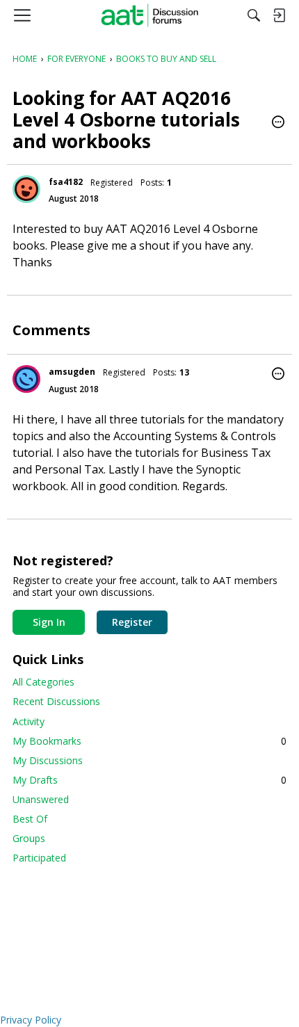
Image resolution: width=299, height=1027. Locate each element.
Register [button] (132, 622)
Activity (29, 721)
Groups (29, 838)
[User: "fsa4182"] (26, 189)
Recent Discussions (56, 701)
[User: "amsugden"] (26, 379)
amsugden (72, 372)
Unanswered (41, 799)
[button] (278, 123)
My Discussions (48, 760)
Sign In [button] (49, 622)
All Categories (43, 681)
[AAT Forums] (150, 15)
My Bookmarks (149, 740)
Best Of (30, 818)
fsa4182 (66, 182)
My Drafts (149, 779)
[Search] (253, 15)
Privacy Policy (30, 1019)
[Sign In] (278, 15)
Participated (39, 857)
